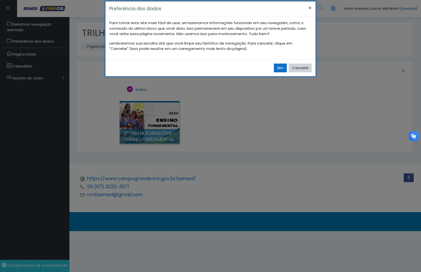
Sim (280, 67)
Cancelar (300, 67)
